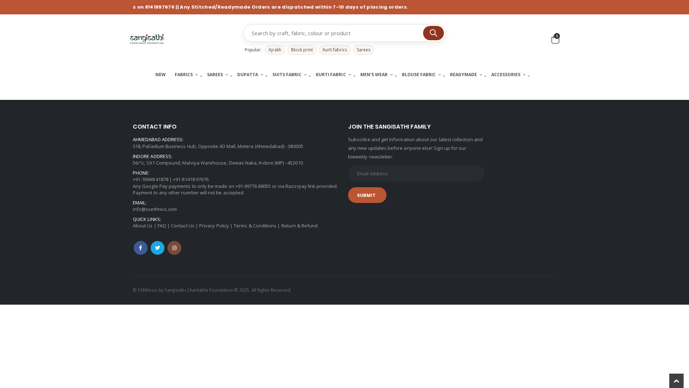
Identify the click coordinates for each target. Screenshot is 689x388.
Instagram (174, 248)
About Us (143, 225)
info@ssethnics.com (155, 209)
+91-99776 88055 (253, 186)
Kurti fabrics (335, 50)
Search (433, 33)
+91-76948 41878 (150, 179)
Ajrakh (274, 50)
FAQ (162, 225)
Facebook (140, 248)
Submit (366, 195)
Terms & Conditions (255, 225)
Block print (302, 50)
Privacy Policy (214, 225)
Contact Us (182, 225)
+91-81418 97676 (190, 179)
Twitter (157, 248)
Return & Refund (299, 225)
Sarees (363, 50)
